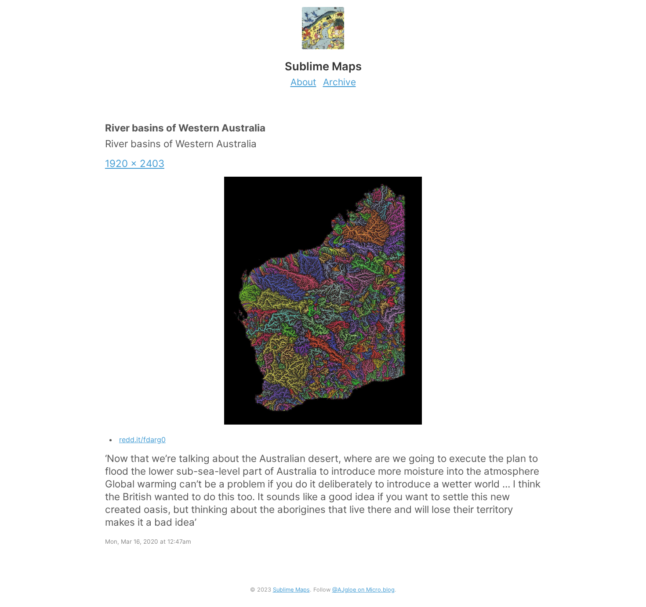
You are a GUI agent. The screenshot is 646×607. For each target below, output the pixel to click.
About (303, 81)
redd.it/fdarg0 (142, 439)
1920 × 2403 (134, 163)
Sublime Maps (291, 589)
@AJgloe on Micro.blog (363, 589)
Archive (339, 81)
